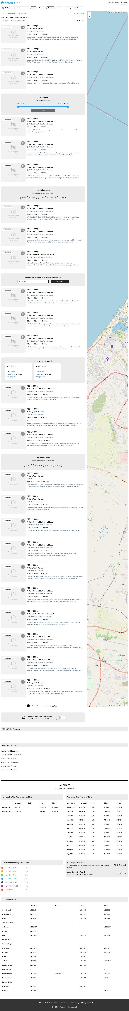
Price (40, 8)
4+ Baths (57, 465)
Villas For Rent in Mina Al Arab (10, 762)
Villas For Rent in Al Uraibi (8, 766)
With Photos (5, 20)
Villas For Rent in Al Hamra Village (11, 755)
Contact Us (48, 1003)
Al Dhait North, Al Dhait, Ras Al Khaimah (55, 259)
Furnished (21, 20)
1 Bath (28, 465)
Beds (58, 8)
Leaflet (110, 12)
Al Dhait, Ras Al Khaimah (55, 34)
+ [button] (89, 14)
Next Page (53, 706)
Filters (78, 8)
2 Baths (37, 465)
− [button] (89, 16)
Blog (40, 1003)
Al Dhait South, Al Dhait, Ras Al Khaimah (55, 80)
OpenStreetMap (118, 12)
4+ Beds (61, 197)
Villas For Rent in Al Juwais (9, 770)
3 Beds (51, 197)
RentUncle (8, 2)
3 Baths (47, 465)
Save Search (80, 13)
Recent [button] (78, 20)
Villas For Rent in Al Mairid (8, 758)
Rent (18, 2)
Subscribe (59, 281)
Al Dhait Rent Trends (113, 2)
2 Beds (42, 197)
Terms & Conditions (60, 1003)
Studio (24, 197)
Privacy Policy (74, 1003)
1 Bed (33, 197)
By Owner (13, 20)
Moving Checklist (87, 1003)
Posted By (68, 8)
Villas (49, 8)
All (32, 8)
